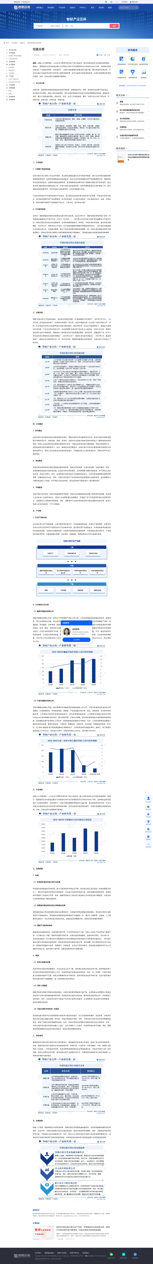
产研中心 (83, 7)
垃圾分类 (37, 55)
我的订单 (135, 2)
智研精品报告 (49, 1253)
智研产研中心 (74, 1253)
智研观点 (39, 7)
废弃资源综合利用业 (34, 43)
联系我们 (86, 1253)
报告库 (72, 7)
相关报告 (120, 148)
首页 (7, 43)
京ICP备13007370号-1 (77, 1256)
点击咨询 (76, 640)
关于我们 (125, 2)
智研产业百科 (62, 1253)
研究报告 (50, 7)
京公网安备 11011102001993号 (96, 1256)
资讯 (92, 7)
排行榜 (101, 7)
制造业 (22, 43)
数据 (110, 7)
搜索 (114, 26)
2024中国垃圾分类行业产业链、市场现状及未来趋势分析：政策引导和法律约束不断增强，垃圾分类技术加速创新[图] (83, 1228)
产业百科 (62, 7)
